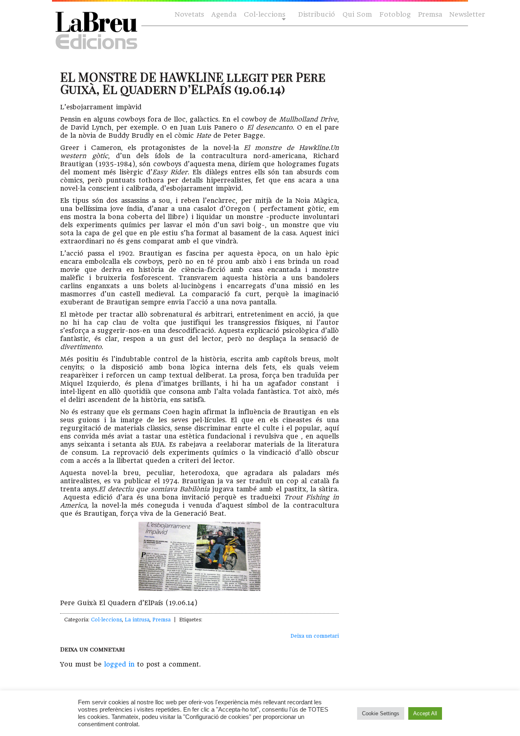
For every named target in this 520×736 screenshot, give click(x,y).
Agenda (223, 14)
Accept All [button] (425, 713)
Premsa (430, 14)
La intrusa (137, 620)
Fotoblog (395, 14)
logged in (119, 664)
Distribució (316, 14)
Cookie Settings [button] (380, 713)
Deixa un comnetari (314, 636)
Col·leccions (263, 15)
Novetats (189, 14)
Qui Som (357, 14)
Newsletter (467, 14)
